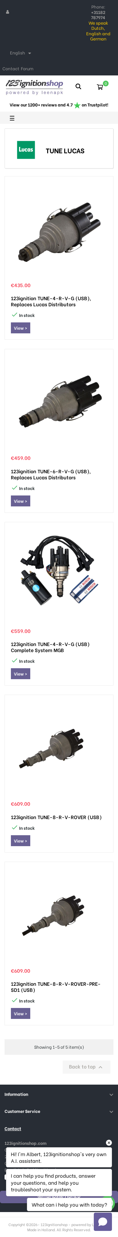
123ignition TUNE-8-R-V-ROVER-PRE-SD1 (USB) (56, 987)
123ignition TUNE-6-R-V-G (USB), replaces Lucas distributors (51, 474)
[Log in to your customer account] (8, 11)
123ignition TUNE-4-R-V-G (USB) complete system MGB (50, 647)
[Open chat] (103, 1222)
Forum (27, 68)
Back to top (86, 1067)
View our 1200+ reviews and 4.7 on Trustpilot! (59, 104)
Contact (10, 68)
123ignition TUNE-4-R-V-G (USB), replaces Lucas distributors (51, 301)
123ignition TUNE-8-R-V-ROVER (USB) (56, 817)
